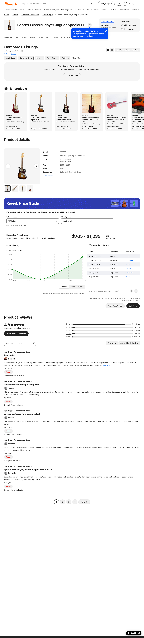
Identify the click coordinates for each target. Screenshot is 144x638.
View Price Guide (115, 306)
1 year (73, 287)
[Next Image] (36, 166)
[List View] (112, 50)
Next (83, 502)
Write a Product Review (16, 333)
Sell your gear (106, 4)
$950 (127, 277)
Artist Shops (114, 10)
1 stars (68, 337)
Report (8, 372)
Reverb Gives (124, 10)
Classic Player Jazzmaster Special (64, 119)
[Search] (91, 3)
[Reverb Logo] (11, 4)
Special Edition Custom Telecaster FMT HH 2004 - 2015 (91, 120)
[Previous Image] (8, 166)
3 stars (69, 330)
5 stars (69, 324)
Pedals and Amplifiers (34, 10)
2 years (80, 287)
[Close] (106, 31)
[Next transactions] (136, 291)
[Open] (57, 221)
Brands (89, 10)
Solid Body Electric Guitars (70, 172)
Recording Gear (66, 10)
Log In (138, 4)
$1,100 (127, 256)
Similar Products (11, 37)
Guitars (22, 10)
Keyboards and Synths (51, 10)
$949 (127, 264)
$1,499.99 (129, 260)
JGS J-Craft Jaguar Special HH (38, 119)
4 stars (69, 327)
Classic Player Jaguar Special (14, 119)
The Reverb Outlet (11, 10)
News (96, 10)
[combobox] (31, 221)
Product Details (28, 37)
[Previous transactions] (131, 291)
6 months (64, 287)
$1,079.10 (129, 273)
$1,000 (128, 268)
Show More (47, 176)
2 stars (68, 334)
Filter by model (11, 217)
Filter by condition (67, 217)
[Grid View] (108, 50)
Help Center (135, 10)
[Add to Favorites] (90, 25)
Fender (63, 152)
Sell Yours (133, 306)
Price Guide (43, 37)
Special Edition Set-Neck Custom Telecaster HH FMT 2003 (116, 120)
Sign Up (131, 4)
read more (106, 365)
